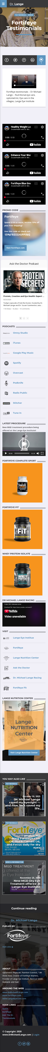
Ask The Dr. (7, 1015)
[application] (24, 444)
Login (36, 1034)
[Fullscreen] (42, 453)
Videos (30, 15)
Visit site (6, 946)
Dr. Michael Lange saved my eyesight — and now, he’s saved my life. (22, 804)
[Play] (6, 453)
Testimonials (20, 15)
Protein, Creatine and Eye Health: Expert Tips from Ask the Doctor (24, 296)
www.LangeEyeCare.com (14, 998)
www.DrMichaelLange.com (15, 992)
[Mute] (38, 453)
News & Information (14, 862)
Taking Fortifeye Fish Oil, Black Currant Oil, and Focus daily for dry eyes (23, 843)
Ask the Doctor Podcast (24, 263)
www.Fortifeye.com (11, 995)
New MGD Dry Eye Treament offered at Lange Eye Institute (25, 883)
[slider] (22, 453)
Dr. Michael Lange (24, 920)
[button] (24, 444)
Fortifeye (6, 1012)
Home (5, 1008)
